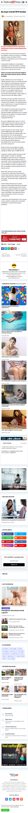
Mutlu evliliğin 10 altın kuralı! (6, 678)
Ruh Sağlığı (5, 651)
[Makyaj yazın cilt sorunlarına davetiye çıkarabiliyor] (5, 635)
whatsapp (8, 538)
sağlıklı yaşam (10, 656)
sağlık (3, 656)
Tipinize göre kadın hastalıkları (10, 356)
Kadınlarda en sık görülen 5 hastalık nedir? (14, 520)
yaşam (4, 658)
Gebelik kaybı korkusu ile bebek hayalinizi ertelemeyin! (13, 405)
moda (9, 9)
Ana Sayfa (4, 9)
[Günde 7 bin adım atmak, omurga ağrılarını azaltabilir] (5, 628)
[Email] (15, 248)
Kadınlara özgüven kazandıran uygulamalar (10, 307)
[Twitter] (5, 248)
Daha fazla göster (21, 283)
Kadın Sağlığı (11, 244)
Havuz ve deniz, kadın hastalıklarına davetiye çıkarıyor (12, 332)
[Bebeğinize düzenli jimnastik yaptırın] (14, 596)
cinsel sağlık (21, 651)
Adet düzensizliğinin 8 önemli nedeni (12, 430)
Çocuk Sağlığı (11, 658)
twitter (21, 534)
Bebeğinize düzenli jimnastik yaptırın (13, 611)
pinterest (8, 541)
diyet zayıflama (6, 653)
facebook (8, 534)
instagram (9, 545)
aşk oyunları (13, 651)
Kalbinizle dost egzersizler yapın (17, 619)
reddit (21, 538)
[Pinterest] (12, 248)
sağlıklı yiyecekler (20, 656)
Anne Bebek (5, 648)
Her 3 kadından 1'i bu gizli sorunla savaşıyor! (14, 380)
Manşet (20, 648)
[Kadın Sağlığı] (14, 509)
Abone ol (14, 564)
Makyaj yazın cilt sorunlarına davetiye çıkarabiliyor (17, 634)
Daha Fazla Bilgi (14, 807)
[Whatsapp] (9, 248)
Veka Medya (13, 270)
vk (21, 541)
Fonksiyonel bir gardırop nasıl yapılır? (18, 679)
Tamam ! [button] (5, 810)
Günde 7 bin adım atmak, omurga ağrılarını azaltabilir (17, 626)
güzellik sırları (15, 653)
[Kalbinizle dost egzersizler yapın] (5, 621)
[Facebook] (2, 248)
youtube (21, 545)
